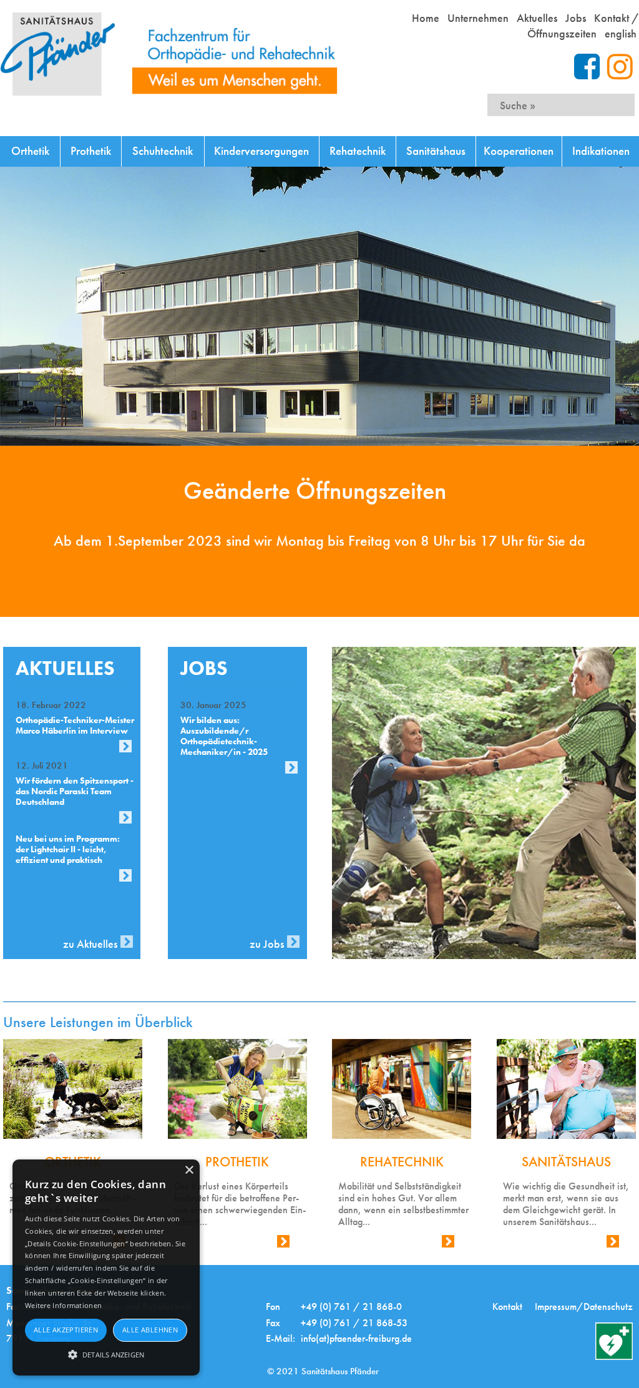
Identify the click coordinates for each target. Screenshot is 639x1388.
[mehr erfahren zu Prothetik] (237, 1088)
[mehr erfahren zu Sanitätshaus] (566, 1088)
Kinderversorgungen (261, 151)
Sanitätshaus (436, 151)
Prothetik (91, 151)
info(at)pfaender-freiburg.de (356, 1338)
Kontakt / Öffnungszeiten (583, 26)
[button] (106, 1353)
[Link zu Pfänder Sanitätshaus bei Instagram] (620, 66)
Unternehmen (478, 18)
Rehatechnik (357, 151)
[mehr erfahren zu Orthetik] (72, 1088)
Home (425, 18)
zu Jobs (267, 944)
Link (269, 1244)
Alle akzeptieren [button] (66, 1329)
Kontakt (507, 1306)
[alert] (106, 1267)
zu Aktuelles (90, 944)
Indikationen (601, 151)
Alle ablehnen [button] (150, 1329)
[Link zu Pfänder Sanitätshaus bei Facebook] (590, 66)
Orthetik (30, 151)
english (621, 33)
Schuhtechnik (162, 151)
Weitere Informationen (63, 1305)
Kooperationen (519, 151)
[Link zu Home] (169, 53)
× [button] (188, 1170)
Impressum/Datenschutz (584, 1306)
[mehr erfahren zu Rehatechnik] (401, 1088)
